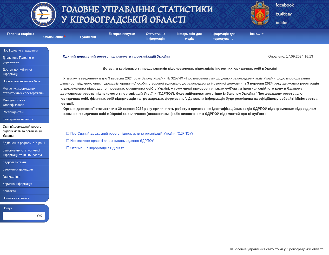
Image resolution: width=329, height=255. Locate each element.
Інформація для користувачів (223, 36)
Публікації (88, 37)
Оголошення (54, 36)
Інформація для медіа (189, 36)
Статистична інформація (155, 36)
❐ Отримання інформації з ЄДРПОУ (95, 148)
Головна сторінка (20, 34)
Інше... (255, 34)
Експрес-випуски (122, 34)
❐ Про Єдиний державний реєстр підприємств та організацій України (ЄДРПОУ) (129, 133)
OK (39, 216)
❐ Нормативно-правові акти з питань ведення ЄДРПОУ (110, 141)
